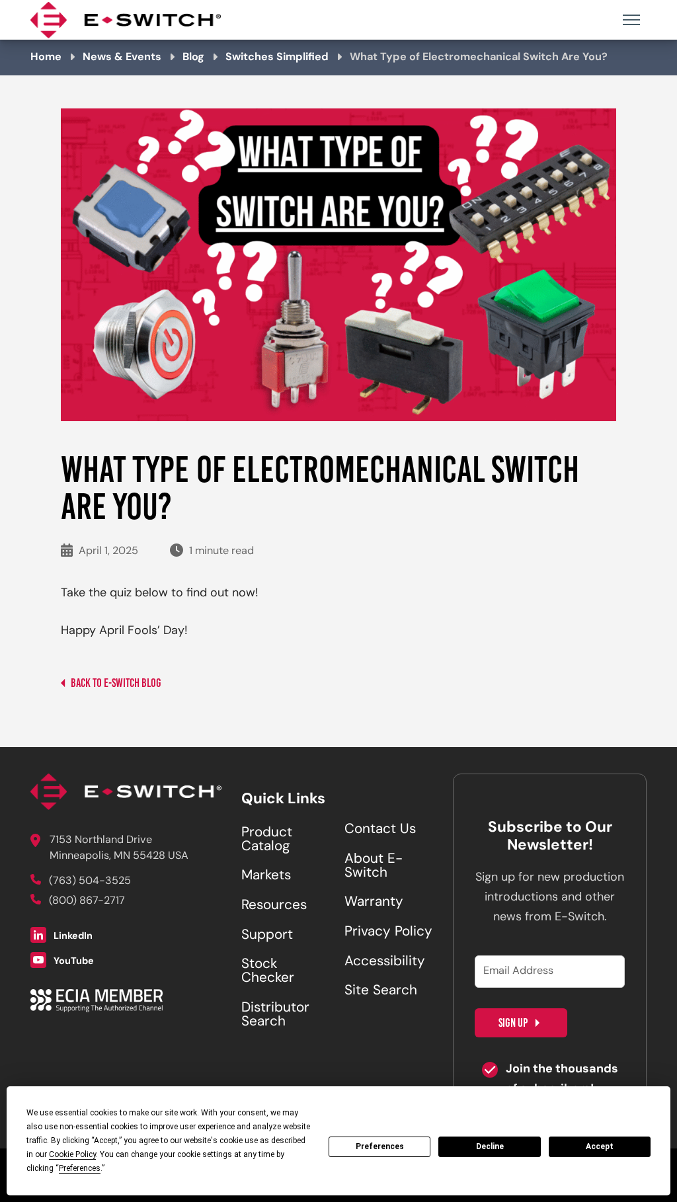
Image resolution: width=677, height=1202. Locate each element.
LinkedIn (72, 937)
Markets (266, 876)
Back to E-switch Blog (115, 683)
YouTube (73, 962)
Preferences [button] (79, 1168)
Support (267, 935)
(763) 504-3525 (90, 881)
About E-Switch (373, 866)
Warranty (373, 902)
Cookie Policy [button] (72, 1154)
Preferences (380, 1146)
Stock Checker (267, 971)
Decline (490, 1146)
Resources (274, 905)
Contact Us (380, 829)
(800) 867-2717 (87, 901)
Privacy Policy (388, 932)
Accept (600, 1146)
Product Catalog (266, 840)
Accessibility (384, 962)
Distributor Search (275, 1015)
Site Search (380, 991)
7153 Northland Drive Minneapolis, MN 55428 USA (119, 848)
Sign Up (513, 1022)
